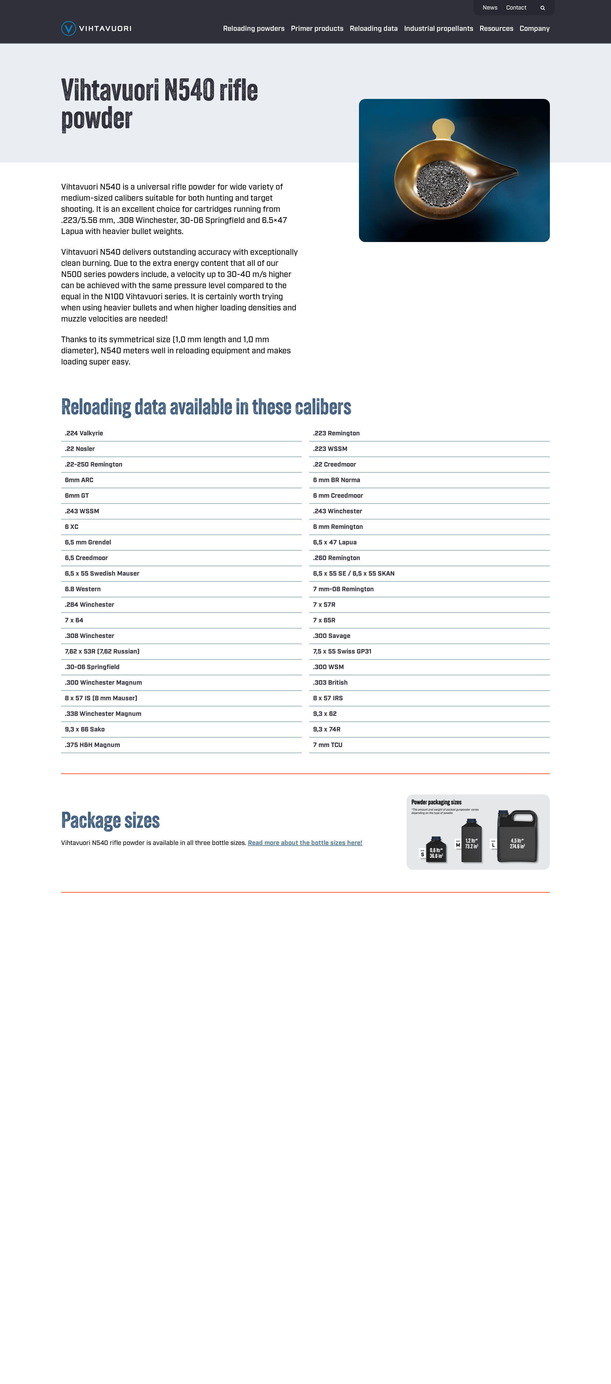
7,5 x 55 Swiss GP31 (342, 651)
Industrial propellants (438, 28)
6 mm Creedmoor (338, 496)
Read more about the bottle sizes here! (305, 843)
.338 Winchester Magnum (103, 714)
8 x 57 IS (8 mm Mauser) (101, 698)
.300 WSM (328, 667)
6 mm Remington (338, 527)
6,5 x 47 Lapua (335, 542)
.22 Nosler (80, 449)
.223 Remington (336, 433)
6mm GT (77, 496)
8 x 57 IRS (328, 698)
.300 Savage (331, 636)
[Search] (542, 7)
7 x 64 (74, 620)
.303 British (330, 683)
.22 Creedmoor (334, 464)
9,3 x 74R (327, 729)
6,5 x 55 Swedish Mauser (102, 574)
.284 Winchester (89, 605)
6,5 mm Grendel (88, 542)
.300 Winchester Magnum (103, 683)
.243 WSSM (82, 511)
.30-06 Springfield (92, 667)
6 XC (71, 527)
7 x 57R (324, 605)
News (490, 7)
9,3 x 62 (325, 714)
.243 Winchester (337, 511)
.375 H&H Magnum (92, 745)
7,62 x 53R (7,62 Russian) (102, 651)
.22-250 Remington (94, 464)
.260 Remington (336, 558)
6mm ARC (79, 480)
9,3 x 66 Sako (85, 729)
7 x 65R (324, 620)
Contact (516, 7)
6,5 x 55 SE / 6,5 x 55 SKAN (354, 574)
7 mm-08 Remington (343, 589)
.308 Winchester (89, 636)
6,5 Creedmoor (86, 558)
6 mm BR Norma (336, 480)
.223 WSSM (330, 449)
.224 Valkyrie (84, 433)
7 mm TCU (327, 745)
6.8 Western (83, 589)
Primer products (317, 28)
